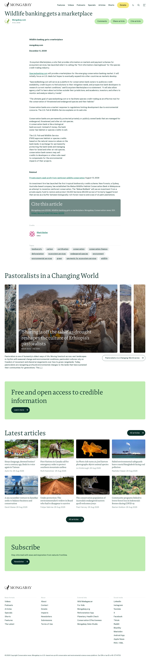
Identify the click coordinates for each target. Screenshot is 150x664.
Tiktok (116, 620)
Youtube (117, 609)
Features (61, 5)
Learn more (19, 410)
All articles (135, 433)
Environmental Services (42, 258)
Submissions (46, 620)
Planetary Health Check (88, 616)
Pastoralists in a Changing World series (122, 358)
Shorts (111, 5)
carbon (50, 249)
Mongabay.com (19, 20)
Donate (123, 5)
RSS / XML (118, 643)
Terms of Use (47, 624)
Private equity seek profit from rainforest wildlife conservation (57, 178)
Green (59, 258)
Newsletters (46, 616)
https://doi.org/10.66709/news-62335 (47, 213)
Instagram (118, 605)
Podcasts (81, 5)
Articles (101, 5)
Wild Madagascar (85, 601)
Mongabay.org (83, 609)
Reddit (116, 624)
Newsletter (19, 562)
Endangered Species (79, 254)
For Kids (81, 605)
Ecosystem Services (57, 254)
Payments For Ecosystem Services (81, 258)
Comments (102, 21)
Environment (98, 254)
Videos (71, 5)
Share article (119, 21)
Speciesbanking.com (38, 73)
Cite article (136, 21)
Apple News (119, 639)
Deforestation (38, 254)
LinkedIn (117, 601)
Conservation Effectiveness (89, 620)
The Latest (9, 624)
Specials (92, 5)
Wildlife (104, 258)
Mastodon (118, 631)
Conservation (78, 249)
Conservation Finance (98, 249)
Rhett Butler (42, 232)
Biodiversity (37, 249)
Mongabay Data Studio (87, 624)
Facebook (118, 616)
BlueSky (117, 628)
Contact (44, 605)
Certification (63, 249)
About (43, 601)
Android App (119, 635)
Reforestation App (85, 613)
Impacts (44, 613)
